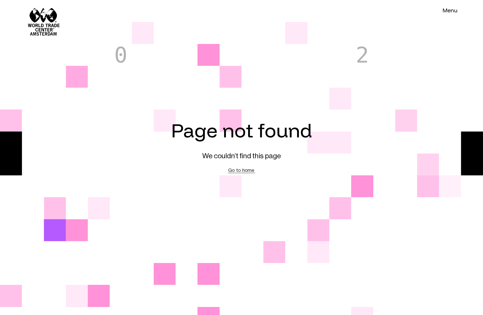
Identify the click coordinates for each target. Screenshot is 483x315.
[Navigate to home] (33, 11)
